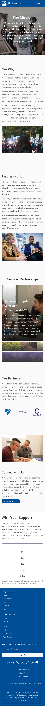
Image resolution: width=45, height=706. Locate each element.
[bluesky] (32, 662)
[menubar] (16, 3)
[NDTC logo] (6, 3)
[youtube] (22, 662)
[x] (17, 662)
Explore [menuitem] (15, 3)
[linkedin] (13, 662)
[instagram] (8, 662)
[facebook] (27, 662)
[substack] (37, 662)
